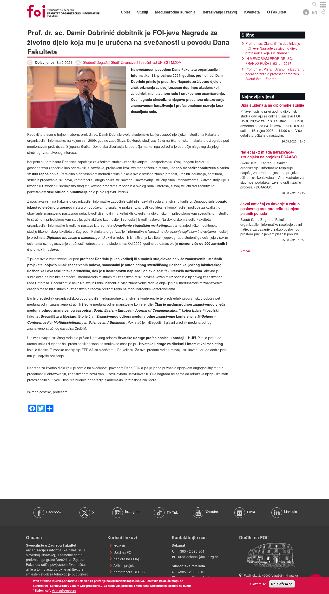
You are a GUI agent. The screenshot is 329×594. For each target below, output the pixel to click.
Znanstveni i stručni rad (139, 62)
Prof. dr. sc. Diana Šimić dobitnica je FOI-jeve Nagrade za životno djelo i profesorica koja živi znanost (272, 48)
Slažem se (258, 583)
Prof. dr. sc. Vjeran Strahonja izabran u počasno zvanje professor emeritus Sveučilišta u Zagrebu (274, 74)
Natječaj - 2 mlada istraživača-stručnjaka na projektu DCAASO (268, 154)
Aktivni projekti (124, 565)
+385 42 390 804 (191, 551)
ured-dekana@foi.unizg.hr (198, 556)
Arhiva (245, 250)
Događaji (103, 62)
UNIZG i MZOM (170, 62)
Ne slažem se (282, 584)
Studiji (142, 12)
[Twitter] (41, 407)
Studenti (89, 62)
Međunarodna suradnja (175, 12)
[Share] (49, 407)
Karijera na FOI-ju (127, 558)
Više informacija (64, 590)
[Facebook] (32, 407)
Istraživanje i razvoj (220, 12)
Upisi (125, 12)
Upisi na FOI (122, 552)
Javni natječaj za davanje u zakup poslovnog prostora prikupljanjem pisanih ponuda (270, 208)
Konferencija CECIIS (129, 571)
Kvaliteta (252, 12)
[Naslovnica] (63, 10)
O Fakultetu (277, 12)
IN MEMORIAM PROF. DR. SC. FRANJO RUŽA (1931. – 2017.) (269, 61)
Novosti (119, 545)
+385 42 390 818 (191, 571)
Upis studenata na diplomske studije (272, 105)
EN (314, 12)
